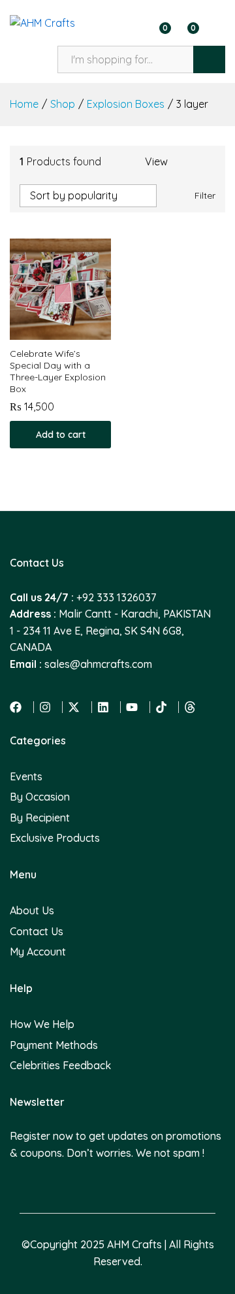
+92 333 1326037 (116, 597)
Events (26, 776)
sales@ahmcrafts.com (98, 664)
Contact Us (36, 931)
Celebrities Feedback (60, 1065)
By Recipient (40, 817)
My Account (38, 951)
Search (209, 59)
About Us (32, 910)
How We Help (42, 1024)
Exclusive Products (55, 837)
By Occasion (40, 796)
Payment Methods (54, 1045)
